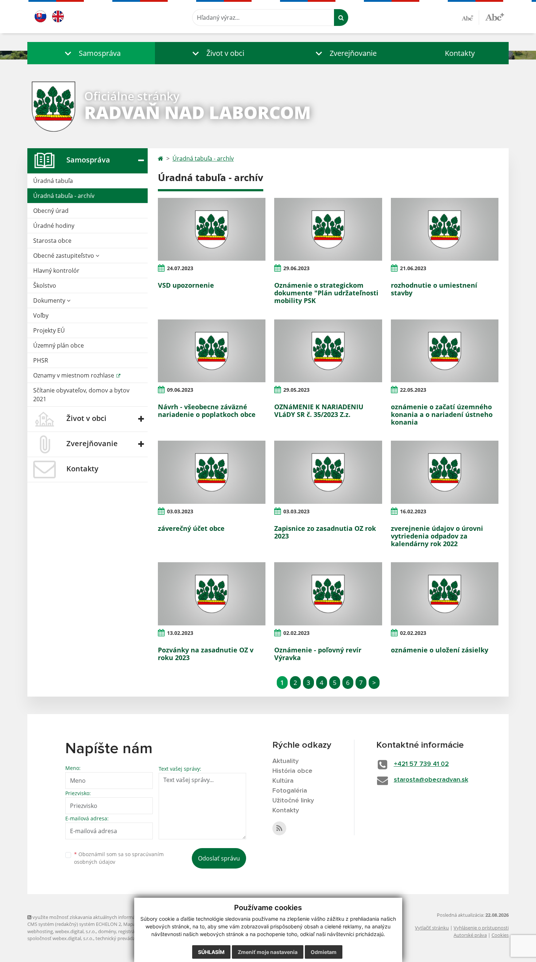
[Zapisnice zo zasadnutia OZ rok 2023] (328, 472)
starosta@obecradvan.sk (431, 780)
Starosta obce (52, 241)
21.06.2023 (413, 268)
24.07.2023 (180, 268)
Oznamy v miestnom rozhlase (74, 375)
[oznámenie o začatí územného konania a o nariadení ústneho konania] (444, 350)
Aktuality (285, 761)
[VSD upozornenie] (211, 229)
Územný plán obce (58, 345)
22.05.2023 (413, 389)
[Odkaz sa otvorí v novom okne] (279, 828)
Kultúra (283, 781)
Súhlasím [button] (211, 952)
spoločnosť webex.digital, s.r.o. (60, 938)
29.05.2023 (296, 389)
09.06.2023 (180, 389)
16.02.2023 (413, 511)
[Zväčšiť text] (494, 16)
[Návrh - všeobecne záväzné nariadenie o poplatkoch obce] (211, 350)
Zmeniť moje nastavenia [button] (268, 952)
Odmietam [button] (324, 952)
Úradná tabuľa (53, 181)
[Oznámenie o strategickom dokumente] (328, 229)
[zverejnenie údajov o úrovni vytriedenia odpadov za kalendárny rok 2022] (444, 472)
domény (107, 931)
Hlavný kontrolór (56, 271)
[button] (91, 53)
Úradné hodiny (53, 226)
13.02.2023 (180, 632)
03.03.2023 (180, 511)
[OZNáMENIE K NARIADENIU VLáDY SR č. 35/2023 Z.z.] (328, 350)
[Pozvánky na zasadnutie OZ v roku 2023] (211, 593)
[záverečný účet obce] (211, 472)
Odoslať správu (219, 858)
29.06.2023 (296, 268)
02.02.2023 (296, 632)
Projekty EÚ (49, 330)
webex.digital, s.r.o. (75, 931)
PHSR (40, 360)
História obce (292, 771)
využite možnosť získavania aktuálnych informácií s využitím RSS (101, 917)
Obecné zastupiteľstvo (64, 256)
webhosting (40, 931)
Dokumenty (50, 300)
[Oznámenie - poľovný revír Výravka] (328, 593)
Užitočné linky (293, 800)
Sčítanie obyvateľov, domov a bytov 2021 (81, 394)
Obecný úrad (51, 211)
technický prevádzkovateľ (123, 938)
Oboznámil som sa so (119, 858)
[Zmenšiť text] (470, 18)
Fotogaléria (289, 790)
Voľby (40, 315)
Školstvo (44, 285)
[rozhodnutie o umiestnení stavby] (444, 229)
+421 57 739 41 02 (421, 764)
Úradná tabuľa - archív (63, 196)
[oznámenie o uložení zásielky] (444, 593)
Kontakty (460, 53)
